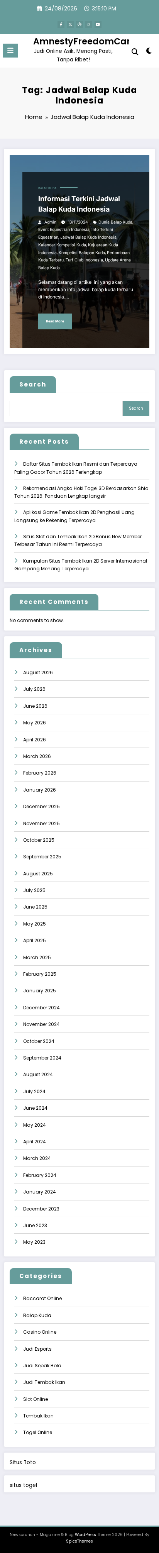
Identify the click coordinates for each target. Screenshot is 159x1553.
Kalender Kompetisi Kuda (62, 245)
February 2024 (39, 1175)
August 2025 (38, 873)
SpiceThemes (79, 1541)
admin (50, 222)
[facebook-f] (61, 24)
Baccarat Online (42, 1298)
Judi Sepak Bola (42, 1365)
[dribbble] (79, 24)
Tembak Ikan (38, 1415)
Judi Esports (37, 1349)
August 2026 (38, 672)
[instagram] (88, 24)
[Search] (135, 52)
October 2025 (38, 840)
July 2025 (34, 890)
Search (32, 384)
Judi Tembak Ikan (44, 1382)
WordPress (85, 1535)
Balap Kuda (47, 188)
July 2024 (34, 1091)
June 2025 (35, 907)
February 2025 (39, 974)
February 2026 (39, 773)
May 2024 (34, 1125)
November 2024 (41, 1024)
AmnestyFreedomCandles (92, 41)
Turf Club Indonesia (84, 260)
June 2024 (35, 1108)
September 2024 (42, 1058)
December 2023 (41, 1208)
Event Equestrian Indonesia (64, 229)
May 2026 (34, 722)
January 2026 (39, 790)
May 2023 (34, 1242)
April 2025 (34, 940)
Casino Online (39, 1332)
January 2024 (39, 1191)
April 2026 (34, 739)
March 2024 (37, 1158)
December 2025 (41, 806)
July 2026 (34, 689)
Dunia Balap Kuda (115, 222)
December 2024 (41, 1007)
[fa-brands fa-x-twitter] (70, 24)
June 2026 (35, 706)
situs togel (23, 1485)
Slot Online (35, 1399)
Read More (55, 321)
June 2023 (35, 1225)
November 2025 (41, 823)
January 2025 (39, 990)
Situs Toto (23, 1462)
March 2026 (37, 756)
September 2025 (42, 856)
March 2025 (37, 957)
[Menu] (10, 51)
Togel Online (37, 1432)
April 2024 (34, 1141)
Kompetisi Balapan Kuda (82, 252)
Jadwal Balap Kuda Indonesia (88, 237)
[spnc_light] (149, 52)
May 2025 (34, 924)
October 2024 (38, 1041)
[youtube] (98, 24)
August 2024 (38, 1074)
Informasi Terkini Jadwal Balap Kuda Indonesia (79, 204)
